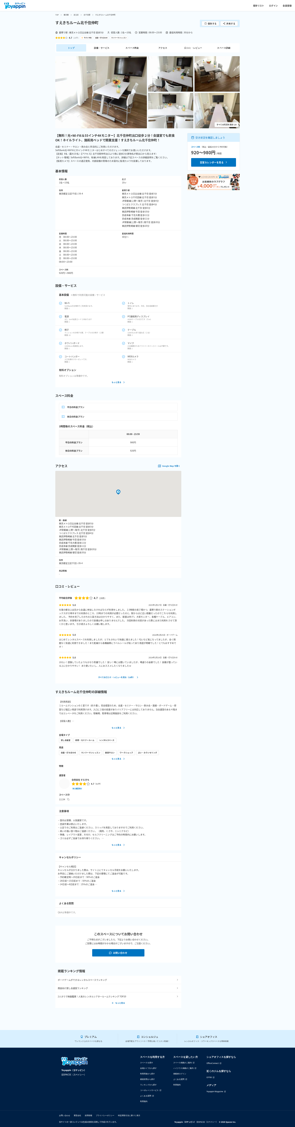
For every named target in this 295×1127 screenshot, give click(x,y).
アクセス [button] (162, 47)
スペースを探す (146, 1062)
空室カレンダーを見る (212, 162)
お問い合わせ (120, 952)
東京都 (66, 15)
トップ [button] (71, 47)
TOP (57, 15)
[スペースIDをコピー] (68, 799)
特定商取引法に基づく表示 (129, 1115)
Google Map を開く (171, 466)
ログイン (273, 5)
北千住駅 (87, 15)
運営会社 (77, 1115)
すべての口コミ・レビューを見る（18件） (116, 677)
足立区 (76, 15)
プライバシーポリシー (105, 1115)
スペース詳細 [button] (223, 47)
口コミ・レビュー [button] (193, 47)
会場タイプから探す (148, 1068)
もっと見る (116, 382)
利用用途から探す (147, 1073)
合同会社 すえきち (80, 779)
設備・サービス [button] (102, 47)
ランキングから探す (148, 1084)
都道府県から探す (147, 1079)
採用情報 (88, 1115)
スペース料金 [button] (132, 47)
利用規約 (144, 1101)
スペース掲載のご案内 (182, 1062)
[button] (101, 92)
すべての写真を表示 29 (226, 124)
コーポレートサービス (149, 1090)
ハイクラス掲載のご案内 (183, 1068)
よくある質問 (145, 1095)
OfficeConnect (212, 1063)
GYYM (209, 1077)
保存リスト (258, 5)
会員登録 (287, 5)
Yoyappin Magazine (214, 1091)
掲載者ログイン (179, 1073)
